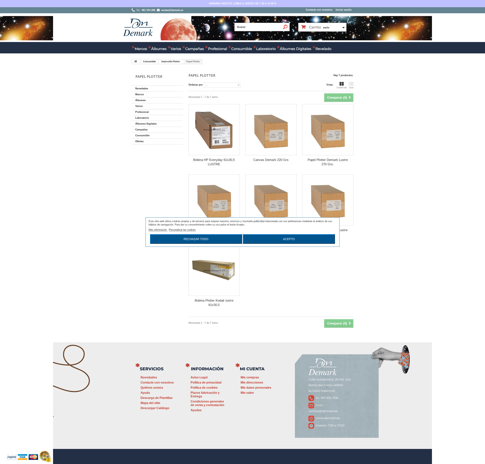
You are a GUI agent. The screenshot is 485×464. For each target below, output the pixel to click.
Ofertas (139, 141)
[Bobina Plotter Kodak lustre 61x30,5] (214, 270)
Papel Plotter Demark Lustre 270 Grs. (328, 162)
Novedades (141, 88)
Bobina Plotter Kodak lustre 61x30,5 (214, 303)
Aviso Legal (199, 377)
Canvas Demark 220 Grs (271, 160)
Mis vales (247, 392)
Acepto (289, 238)
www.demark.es (328, 418)
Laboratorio (266, 49)
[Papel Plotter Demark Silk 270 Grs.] (214, 200)
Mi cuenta (252, 368)
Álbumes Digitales (295, 49)
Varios (176, 49)
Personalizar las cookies (182, 229)
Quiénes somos (152, 387)
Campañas (194, 49)
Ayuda (145, 392)
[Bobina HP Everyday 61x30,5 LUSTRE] (214, 129)
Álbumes (159, 49)
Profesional (217, 49)
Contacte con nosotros (319, 9)
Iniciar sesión (344, 9)
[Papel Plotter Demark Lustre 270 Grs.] (327, 129)
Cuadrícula (341, 87)
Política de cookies (204, 387)
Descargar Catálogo (155, 408)
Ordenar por (196, 84)
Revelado (323, 49)
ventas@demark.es (323, 411)
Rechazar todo (196, 238)
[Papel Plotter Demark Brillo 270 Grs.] (271, 200)
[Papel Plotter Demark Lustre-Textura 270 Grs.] (327, 200)
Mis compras (250, 377)
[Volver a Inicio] (135, 61)
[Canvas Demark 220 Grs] (271, 129)
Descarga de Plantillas (157, 397)
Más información (158, 229)
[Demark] (138, 27)
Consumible (241, 49)
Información (207, 368)
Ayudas (196, 410)
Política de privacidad (206, 382)
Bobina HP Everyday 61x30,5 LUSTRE (214, 162)
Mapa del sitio (150, 403)
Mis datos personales (256, 387)
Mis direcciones (252, 382)
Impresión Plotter (170, 61)
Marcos (141, 49)
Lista (351, 87)
